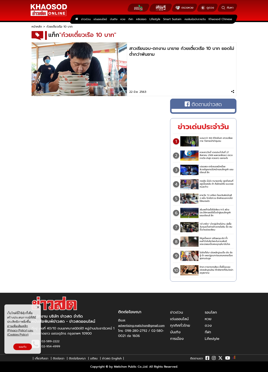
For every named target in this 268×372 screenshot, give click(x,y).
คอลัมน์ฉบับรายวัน (195, 19)
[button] (5, 368)
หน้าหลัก (37, 26)
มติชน (94, 358)
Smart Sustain (172, 19)
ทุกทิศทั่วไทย (180, 325)
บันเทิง (113, 19)
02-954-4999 (50, 346)
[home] (76, 19)
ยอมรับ (22, 346)
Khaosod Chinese (220, 19)
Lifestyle (154, 19)
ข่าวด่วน (86, 19)
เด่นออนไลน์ (100, 19)
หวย (122, 19)
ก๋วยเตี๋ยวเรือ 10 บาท (59, 26)
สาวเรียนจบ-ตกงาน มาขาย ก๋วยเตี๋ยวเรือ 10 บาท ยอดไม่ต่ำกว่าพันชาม (181, 51)
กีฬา (130, 19)
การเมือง (177, 338)
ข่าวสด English (112, 358)
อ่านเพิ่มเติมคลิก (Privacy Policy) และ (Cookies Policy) (20, 330)
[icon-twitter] (220, 358)
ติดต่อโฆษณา (77, 358)
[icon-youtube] (227, 358)
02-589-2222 (50, 341)
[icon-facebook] (207, 358)
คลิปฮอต (141, 19)
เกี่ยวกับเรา (41, 358)
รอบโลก (211, 312)
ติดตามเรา (196, 358)
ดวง (208, 325)
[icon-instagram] (214, 358)
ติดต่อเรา (58, 358)
